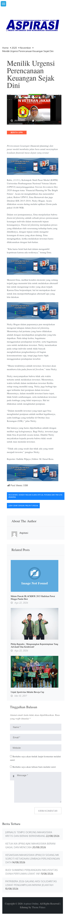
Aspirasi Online (31, 903)
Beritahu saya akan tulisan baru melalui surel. (34, 766)
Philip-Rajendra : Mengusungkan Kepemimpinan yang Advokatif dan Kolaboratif (34, 645)
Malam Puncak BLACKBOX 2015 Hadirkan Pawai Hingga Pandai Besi (33, 597)
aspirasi (39, 120)
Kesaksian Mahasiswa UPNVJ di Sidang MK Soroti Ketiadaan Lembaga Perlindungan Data (32, 858)
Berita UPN (17, 132)
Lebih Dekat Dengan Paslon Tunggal (23, 505)
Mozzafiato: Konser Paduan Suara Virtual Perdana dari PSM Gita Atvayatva (35, 496)
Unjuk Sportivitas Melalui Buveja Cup (27, 692)
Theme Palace (38, 907)
